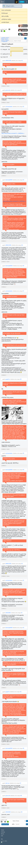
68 (21, 795)
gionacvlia (8, 90)
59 (23, 453)
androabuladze (9, 106)
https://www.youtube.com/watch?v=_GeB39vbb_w (13, 133)
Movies (2, 833)
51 (22, 60)
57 (23, 291)
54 (23, 179)
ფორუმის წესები (5, 22)
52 (21, 90)
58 (20, 379)
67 (20, 783)
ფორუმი (3, 37)
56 (23, 265)
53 (23, 106)
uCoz (6, 841)
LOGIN (21, 1)
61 (22, 563)
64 (23, 627)
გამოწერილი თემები (6, 19)
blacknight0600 (9, 179)
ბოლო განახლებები (6, 10)
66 (23, 748)
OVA (2, 835)
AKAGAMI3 (8, 612)
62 (23, 580)
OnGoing (3, 831)
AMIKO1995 (8, 60)
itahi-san (8, 783)
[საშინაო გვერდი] (8, 86)
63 (21, 612)
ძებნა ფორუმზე (5, 16)
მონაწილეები (5, 13)
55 (22, 245)
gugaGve (8, 379)
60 (23, 469)
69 (21, 812)
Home (2, 1)
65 (20, 691)
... (6, 1)
